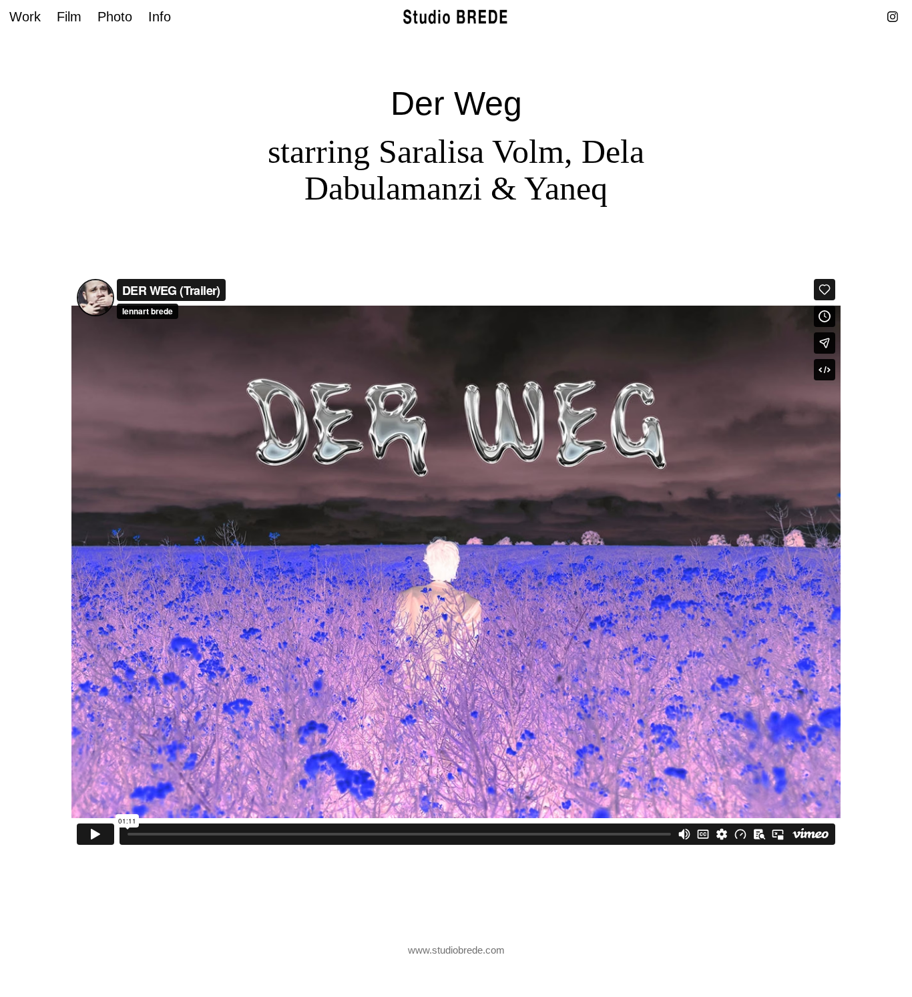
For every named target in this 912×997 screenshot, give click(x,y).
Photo (114, 16)
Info (159, 16)
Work (25, 16)
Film (69, 16)
